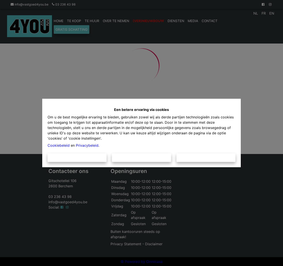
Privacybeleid (87, 145)
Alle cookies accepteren (77, 158)
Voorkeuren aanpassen (205, 158)
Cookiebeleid (59, 145)
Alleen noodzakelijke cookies (141, 158)
